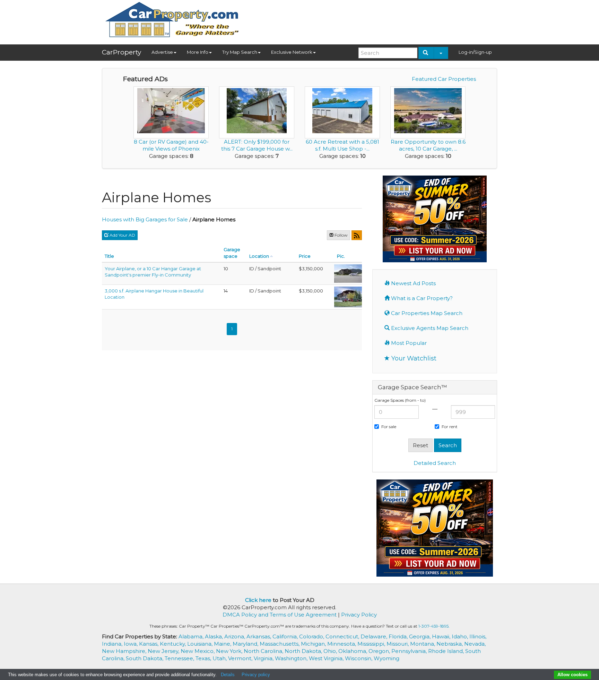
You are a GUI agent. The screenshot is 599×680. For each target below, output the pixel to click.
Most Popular (408, 343)
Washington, (292, 658)
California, (285, 636)
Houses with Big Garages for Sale (145, 219)
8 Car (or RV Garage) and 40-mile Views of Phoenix (171, 145)
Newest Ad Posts (413, 283)
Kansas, (149, 643)
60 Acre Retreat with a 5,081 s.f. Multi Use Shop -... (342, 145)
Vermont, (241, 658)
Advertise (162, 52)
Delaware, (375, 636)
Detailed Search (435, 463)
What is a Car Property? (421, 298)
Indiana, (113, 643)
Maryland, (246, 643)
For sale (388, 426)
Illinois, (477, 636)
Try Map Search (239, 52)
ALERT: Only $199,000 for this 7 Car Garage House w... (257, 145)
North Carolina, (264, 651)
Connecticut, (343, 636)
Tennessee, (180, 658)
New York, (230, 651)
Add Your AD (121, 235)
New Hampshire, (125, 651)
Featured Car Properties (444, 79)
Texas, (204, 658)
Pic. (341, 256)
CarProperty (121, 52)
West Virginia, (327, 658)
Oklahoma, (353, 651)
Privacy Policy (359, 614)
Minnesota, (342, 643)
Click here (258, 600)
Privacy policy (256, 674)
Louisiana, (200, 643)
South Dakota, (145, 658)
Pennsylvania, (409, 651)
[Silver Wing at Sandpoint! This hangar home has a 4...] (348, 273)
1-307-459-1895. (434, 626)
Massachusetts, (280, 643)
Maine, (223, 643)
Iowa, (131, 643)
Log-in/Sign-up (475, 52)
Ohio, (330, 651)
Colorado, (312, 636)
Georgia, (420, 636)
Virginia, (264, 658)
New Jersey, (164, 651)
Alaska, (214, 636)
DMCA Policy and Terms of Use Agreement (280, 614)
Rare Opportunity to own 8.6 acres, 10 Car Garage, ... (428, 145)
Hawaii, (442, 636)
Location (259, 256)
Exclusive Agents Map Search (429, 328)
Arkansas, (259, 636)
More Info (197, 52)
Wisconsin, (359, 658)
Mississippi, (372, 643)
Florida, (399, 636)
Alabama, (192, 636)
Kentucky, (173, 643)
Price (305, 256)
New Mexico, (198, 651)
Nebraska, (450, 643)
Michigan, (314, 643)
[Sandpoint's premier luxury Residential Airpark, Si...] (348, 296)
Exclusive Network (291, 52)
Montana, (423, 643)
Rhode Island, (446, 651)
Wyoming (386, 658)
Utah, (220, 658)
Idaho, (460, 636)
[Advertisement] (371, 19)
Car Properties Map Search (426, 313)
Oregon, (379, 651)
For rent (450, 426)
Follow (340, 235)
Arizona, (235, 636)
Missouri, (398, 643)
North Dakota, (304, 651)
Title (109, 256)
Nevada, (475, 643)
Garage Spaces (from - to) (400, 400)
